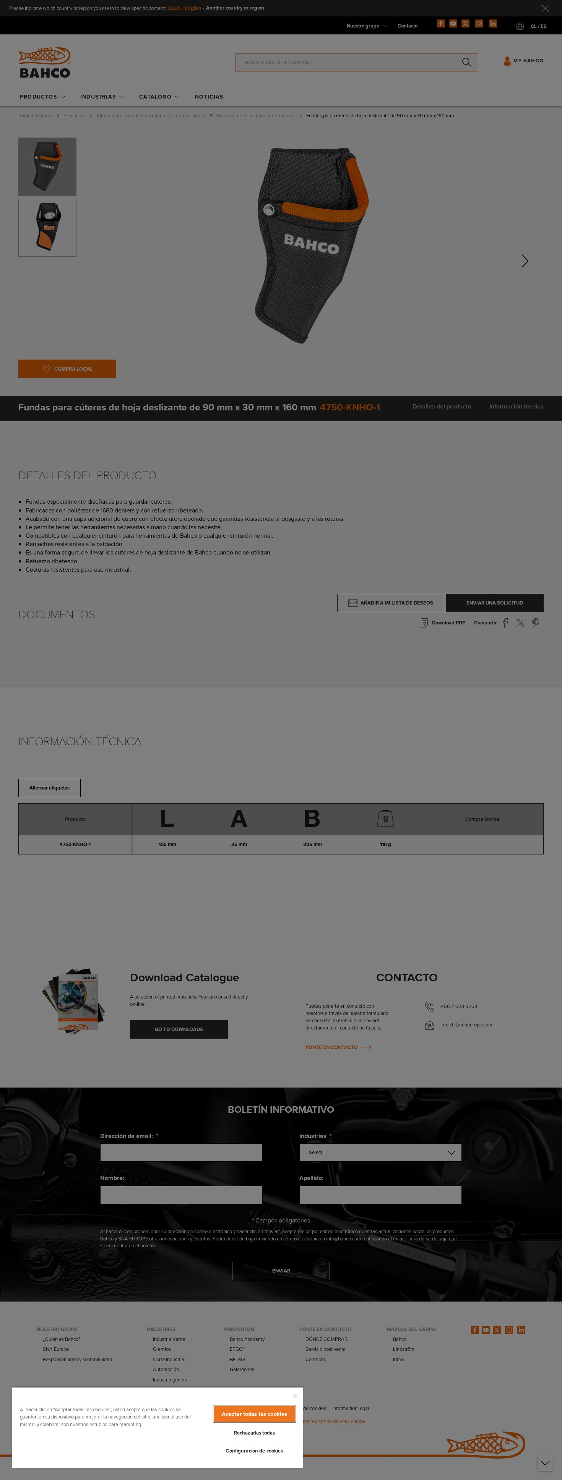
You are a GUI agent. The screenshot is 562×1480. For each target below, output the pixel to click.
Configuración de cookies (254, 1450)
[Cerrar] (295, 1396)
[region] (157, 1427)
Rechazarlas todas (254, 1432)
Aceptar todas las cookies (254, 1414)
